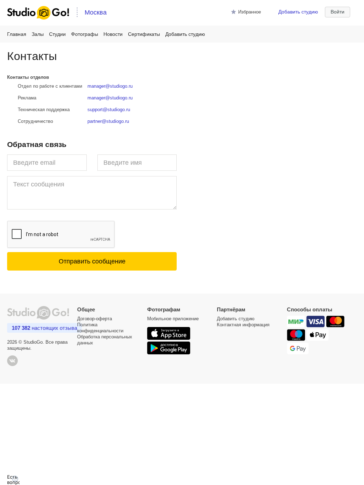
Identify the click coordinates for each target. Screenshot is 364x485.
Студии (57, 34)
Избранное (249, 12)
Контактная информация (243, 324)
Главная (16, 34)
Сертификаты (144, 34)
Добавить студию (298, 12)
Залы (38, 34)
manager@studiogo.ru (110, 86)
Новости (113, 34)
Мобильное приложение (173, 318)
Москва (96, 12)
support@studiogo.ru (108, 109)
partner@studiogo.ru (108, 121)
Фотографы (84, 34)
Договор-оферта (94, 318)
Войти (337, 12)
